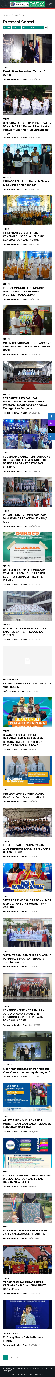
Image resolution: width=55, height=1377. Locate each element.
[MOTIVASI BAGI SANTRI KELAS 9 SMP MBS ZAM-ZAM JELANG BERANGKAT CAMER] (27, 320)
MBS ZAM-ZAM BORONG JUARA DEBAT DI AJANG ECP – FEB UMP (24, 795)
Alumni (7, 27)
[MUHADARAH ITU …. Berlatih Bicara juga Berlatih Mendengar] (27, 159)
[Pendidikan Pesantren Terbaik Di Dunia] (27, 48)
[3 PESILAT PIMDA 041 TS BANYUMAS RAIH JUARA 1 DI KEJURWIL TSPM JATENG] (27, 877)
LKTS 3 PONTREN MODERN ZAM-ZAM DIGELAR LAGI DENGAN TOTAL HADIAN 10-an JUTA (27, 1179)
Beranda (6, 15)
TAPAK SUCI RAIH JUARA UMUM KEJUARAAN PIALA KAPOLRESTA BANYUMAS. (24, 1285)
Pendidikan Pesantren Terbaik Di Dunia (24, 73)
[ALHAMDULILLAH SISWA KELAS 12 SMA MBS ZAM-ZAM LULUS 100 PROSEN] (27, 606)
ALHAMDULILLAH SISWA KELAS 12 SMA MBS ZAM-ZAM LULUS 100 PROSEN (25, 632)
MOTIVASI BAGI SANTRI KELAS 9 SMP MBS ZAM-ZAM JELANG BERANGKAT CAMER (27, 346)
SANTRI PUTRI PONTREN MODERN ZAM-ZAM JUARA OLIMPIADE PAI (25, 1232)
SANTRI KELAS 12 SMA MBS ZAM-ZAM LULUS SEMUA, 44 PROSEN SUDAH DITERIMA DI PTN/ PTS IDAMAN (24, 575)
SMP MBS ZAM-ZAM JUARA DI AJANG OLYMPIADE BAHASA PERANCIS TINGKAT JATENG (27, 959)
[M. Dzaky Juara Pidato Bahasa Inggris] (27, 1314)
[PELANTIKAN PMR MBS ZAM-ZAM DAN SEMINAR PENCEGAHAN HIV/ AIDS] (27, 492)
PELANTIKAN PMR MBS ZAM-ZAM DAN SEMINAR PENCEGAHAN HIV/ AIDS (25, 518)
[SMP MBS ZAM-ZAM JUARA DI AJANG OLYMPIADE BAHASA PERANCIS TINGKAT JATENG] (27, 932)
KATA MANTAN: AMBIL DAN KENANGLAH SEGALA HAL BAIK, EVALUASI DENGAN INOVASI (23, 236)
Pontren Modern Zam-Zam (15, 79)
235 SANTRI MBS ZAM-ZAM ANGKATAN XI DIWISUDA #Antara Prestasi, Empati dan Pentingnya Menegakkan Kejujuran (25, 403)
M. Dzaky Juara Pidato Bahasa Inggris (23, 1338)
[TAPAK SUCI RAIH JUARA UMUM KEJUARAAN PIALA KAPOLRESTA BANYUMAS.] (27, 1259)
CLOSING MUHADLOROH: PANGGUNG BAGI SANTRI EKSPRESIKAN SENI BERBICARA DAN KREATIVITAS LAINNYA (26, 461)
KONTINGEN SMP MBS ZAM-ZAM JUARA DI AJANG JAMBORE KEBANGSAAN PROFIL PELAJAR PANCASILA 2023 (24, 1015)
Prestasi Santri (10, 679)
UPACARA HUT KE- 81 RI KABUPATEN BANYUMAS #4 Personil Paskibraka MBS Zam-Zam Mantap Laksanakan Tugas (27, 128)
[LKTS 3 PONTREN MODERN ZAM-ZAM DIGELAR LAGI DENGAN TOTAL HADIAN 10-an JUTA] (27, 1153)
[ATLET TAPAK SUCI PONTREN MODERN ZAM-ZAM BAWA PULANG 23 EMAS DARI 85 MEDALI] (27, 1097)
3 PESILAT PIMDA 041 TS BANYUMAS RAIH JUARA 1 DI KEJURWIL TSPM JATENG (27, 904)
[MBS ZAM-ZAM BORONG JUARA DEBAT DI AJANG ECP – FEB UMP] (27, 771)
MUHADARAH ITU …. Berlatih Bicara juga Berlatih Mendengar (26, 183)
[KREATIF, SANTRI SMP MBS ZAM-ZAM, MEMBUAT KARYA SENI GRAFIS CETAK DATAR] (27, 822)
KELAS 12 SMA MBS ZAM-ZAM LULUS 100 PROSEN (27, 685)
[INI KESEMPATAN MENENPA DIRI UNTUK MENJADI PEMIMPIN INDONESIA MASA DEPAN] (27, 265)
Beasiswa (16, 27)
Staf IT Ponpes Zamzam (13, 691)
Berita (25, 27)
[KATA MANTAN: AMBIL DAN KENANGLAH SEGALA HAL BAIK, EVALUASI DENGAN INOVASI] (27, 210)
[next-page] (17, 1357)
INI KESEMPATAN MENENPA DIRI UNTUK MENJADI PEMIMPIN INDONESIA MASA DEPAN (23, 291)
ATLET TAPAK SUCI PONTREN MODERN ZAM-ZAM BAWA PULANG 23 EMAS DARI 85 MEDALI (27, 1124)
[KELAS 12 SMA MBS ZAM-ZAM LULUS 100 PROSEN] (27, 661)
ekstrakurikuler (37, 27)
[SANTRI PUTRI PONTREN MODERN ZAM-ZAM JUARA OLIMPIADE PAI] (27, 1208)
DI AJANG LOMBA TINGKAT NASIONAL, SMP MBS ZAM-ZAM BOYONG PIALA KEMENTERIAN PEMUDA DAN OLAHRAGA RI (23, 740)
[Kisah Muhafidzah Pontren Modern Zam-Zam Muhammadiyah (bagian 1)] (27, 1046)
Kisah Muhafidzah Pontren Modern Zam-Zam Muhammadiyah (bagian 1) (27, 1070)
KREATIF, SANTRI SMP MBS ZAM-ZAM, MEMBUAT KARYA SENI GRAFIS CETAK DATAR (26, 848)
